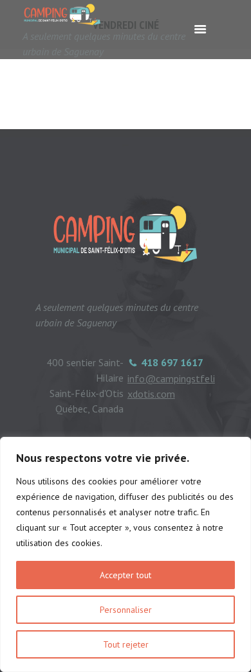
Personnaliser (126, 609)
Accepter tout (125, 575)
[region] (125, 554)
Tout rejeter (126, 644)
